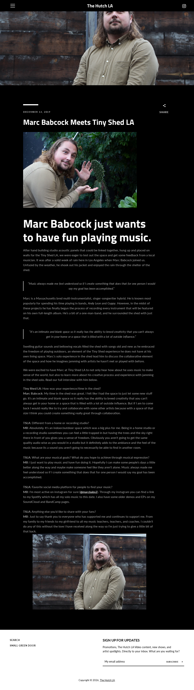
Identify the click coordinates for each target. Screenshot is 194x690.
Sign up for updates (121, 640)
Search (15, 640)
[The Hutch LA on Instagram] (184, 5)
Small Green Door (23, 645)
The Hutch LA (100, 6)
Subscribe (172, 662)
